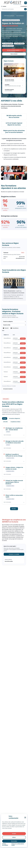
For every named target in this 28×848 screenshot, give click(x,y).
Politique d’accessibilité (5, 844)
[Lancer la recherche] (25, 9)
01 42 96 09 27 (24, 6)
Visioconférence (15, 328)
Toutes (4, 418)
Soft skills (5, 421)
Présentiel (6, 328)
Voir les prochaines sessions (13, 50)
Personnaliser (14, 841)
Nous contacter (14, 54)
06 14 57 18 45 (22, 256)
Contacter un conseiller (14, 554)
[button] (25, 817)
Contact (4, 6)
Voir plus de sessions (8, 388)
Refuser (14, 837)
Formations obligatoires (14, 418)
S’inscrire (23, 338)
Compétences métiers (15, 421)
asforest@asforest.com (20, 258)
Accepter (14, 833)
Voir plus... (14, 508)
